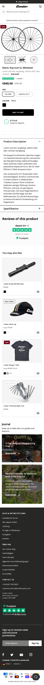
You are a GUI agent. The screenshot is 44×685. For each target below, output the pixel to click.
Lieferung (6, 526)
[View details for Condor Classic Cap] (22, 317)
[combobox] (24, 12)
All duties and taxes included (23, 2)
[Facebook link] (3, 655)
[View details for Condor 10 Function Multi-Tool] (22, 398)
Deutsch (16, 664)
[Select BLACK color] (5, 292)
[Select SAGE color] (7, 373)
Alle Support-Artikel (9, 522)
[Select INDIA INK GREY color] (5, 373)
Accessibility (6, 574)
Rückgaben (6, 534)
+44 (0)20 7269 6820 (10, 584)
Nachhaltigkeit (7, 553)
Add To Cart (18, 112)
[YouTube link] (21, 655)
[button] (41, 39)
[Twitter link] (12, 655)
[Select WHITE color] (7, 332)
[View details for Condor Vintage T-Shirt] (22, 358)
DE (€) (8, 664)
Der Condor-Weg (8, 549)
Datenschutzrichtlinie (10, 565)
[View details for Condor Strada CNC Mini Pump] (22, 276)
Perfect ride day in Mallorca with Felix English (20, 475)
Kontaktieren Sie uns (10, 518)
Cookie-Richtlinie (8, 570)
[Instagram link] (30, 655)
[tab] (22, 1)
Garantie (5, 538)
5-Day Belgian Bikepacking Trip (20, 445)
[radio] (8, 94)
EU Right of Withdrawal (11, 530)
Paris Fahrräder (8, 557)
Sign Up (35, 643)
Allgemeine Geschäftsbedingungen (15, 561)
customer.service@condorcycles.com (16, 588)
